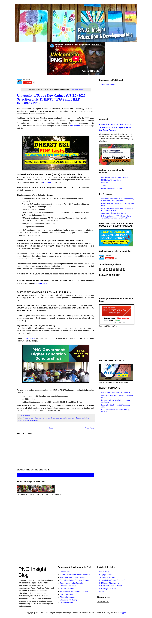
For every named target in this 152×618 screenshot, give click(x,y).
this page (47, 182)
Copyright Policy (105, 575)
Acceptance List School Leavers (33, 418)
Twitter (103, 186)
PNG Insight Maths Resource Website (115, 177)
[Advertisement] (55, 451)
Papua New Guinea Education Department (75, 580)
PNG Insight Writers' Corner (111, 180)
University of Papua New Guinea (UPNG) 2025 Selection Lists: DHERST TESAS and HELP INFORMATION (51, 99)
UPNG (20, 420)
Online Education (66, 603)
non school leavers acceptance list (56, 418)
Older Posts (89, 428)
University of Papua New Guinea (78, 418)
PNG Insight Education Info (109, 583)
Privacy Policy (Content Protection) (112, 580)
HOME (101, 591)
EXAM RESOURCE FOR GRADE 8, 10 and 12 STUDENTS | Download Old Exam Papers (115, 127)
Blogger (123, 613)
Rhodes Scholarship (67, 597)
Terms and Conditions (107, 577)
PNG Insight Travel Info (107, 589)
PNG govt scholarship (68, 586)
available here (40, 283)
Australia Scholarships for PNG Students (75, 575)
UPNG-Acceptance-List (30, 420)
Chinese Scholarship (67, 589)
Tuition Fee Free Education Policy (72, 577)
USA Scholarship (66, 594)
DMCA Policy (104, 572)
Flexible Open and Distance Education (74, 591)
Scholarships (65, 572)
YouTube (104, 183)
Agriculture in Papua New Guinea (113, 213)
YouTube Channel (108, 85)
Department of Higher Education (72, 583)
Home (51, 428)
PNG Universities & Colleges (112, 188)
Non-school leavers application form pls (115, 392)
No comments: (26, 415)
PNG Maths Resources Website (111, 586)
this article (75, 126)
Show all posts (77, 89)
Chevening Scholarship (68, 600)
